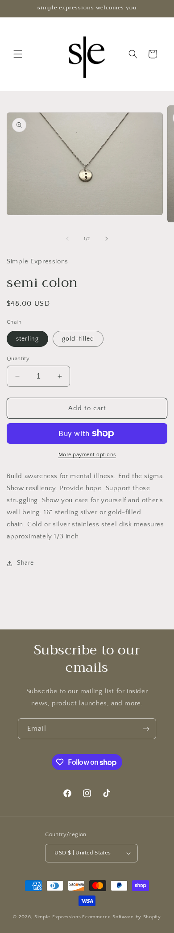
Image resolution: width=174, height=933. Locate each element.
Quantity (18, 358)
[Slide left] (67, 239)
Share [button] (25, 562)
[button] (18, 54)
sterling (27, 338)
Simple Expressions (57, 917)
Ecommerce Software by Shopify (121, 917)
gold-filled (78, 338)
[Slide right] (106, 239)
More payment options (87, 455)
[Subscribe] (146, 728)
